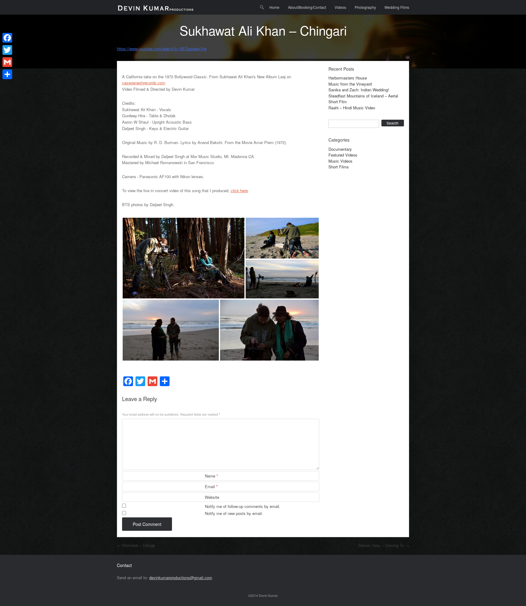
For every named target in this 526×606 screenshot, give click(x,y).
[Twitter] (7, 50)
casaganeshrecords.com (143, 83)
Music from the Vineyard (350, 84)
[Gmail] (7, 62)
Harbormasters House (347, 78)
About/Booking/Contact (307, 7)
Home (274, 7)
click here (239, 190)
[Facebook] (7, 38)
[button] (183, 258)
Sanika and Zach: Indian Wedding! (358, 90)
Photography (365, 7)
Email (211, 486)
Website (212, 497)
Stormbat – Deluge (136, 545)
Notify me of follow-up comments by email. (242, 506)
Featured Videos (342, 155)
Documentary (340, 149)
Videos (340, 7)
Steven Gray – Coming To (383, 545)
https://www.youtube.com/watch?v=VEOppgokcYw (161, 48)
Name (211, 476)
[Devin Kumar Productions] (155, 7)
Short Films (338, 167)
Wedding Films (396, 7)
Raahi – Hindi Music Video (351, 108)
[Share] (7, 74)
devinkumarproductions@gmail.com (180, 577)
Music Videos (340, 161)
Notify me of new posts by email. (234, 513)
